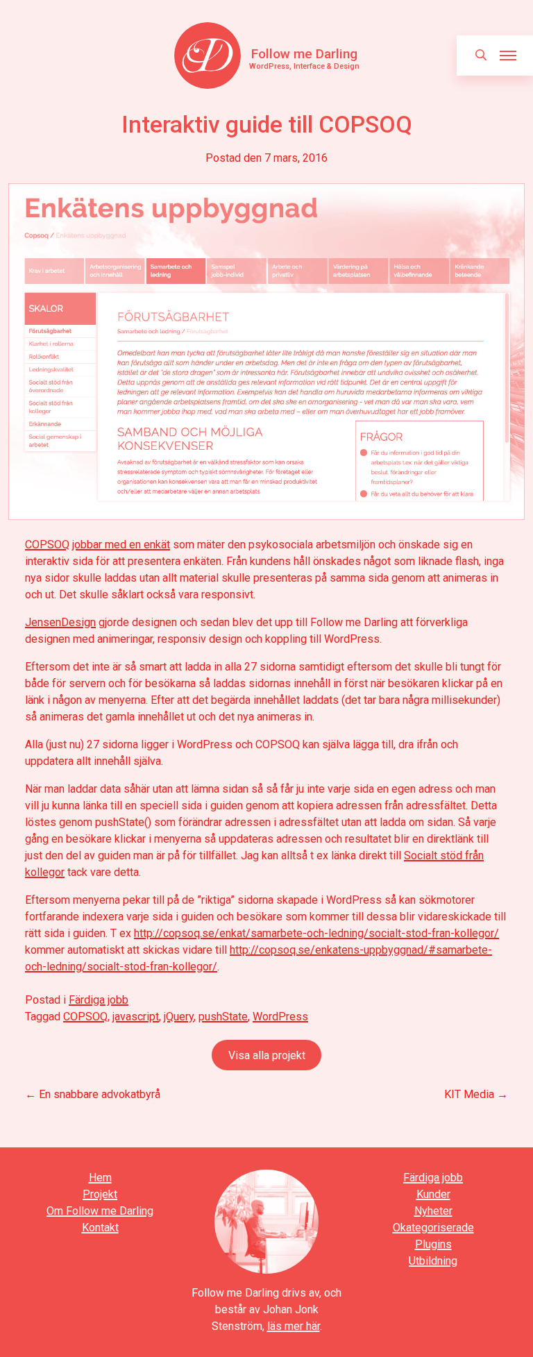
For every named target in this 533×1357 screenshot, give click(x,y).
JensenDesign (60, 622)
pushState (223, 1016)
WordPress (280, 1016)
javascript (135, 1016)
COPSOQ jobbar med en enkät (97, 544)
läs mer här (293, 1326)
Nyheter (433, 1210)
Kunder (433, 1194)
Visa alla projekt (266, 1055)
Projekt (100, 1194)
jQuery (179, 1016)
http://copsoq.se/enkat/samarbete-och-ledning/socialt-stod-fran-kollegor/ (316, 933)
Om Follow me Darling (99, 1210)
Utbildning (433, 1260)
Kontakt (100, 1227)
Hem (100, 1177)
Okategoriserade (433, 1227)
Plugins (433, 1244)
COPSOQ (85, 1016)
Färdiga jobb (98, 999)
